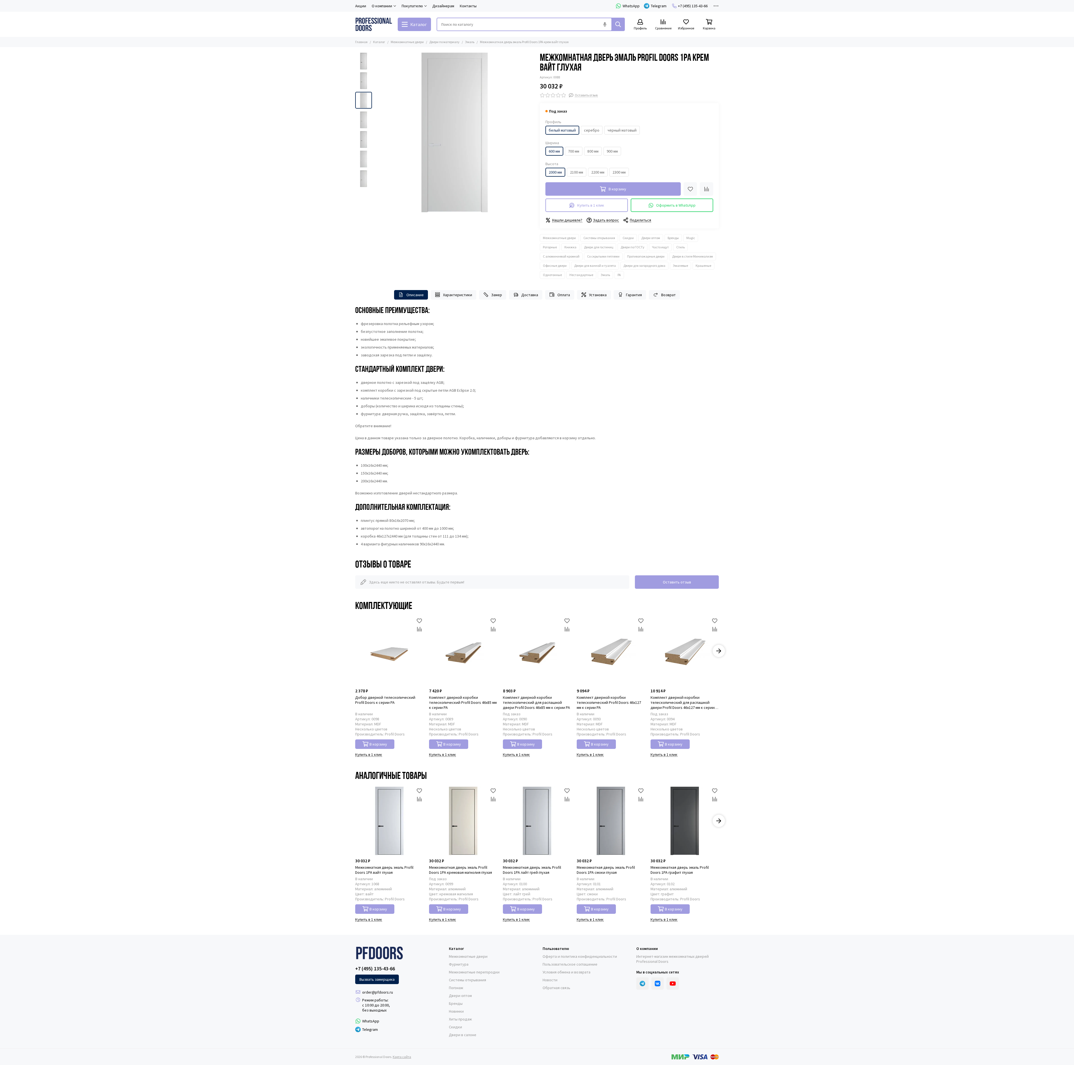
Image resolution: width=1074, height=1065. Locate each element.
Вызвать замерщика (377, 979)
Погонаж (456, 987)
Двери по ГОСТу (632, 247)
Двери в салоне (462, 1034)
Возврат (668, 294)
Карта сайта (402, 1057)
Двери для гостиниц (598, 247)
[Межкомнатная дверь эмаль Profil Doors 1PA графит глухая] (685, 821)
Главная (361, 42)
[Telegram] (642, 983)
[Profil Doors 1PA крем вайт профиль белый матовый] (454, 132)
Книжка (570, 247)
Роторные (550, 247)
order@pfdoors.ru (377, 992)
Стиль (680, 247)
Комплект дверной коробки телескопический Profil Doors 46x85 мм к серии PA (463, 702)
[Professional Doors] (373, 24)
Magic (690, 238)
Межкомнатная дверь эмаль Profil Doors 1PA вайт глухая (384, 870)
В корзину (378, 744)
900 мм (612, 151)
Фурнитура (458, 964)
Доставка (529, 294)
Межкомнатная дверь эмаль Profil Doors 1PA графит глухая (680, 870)
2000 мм (555, 172)
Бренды (673, 238)
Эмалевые (680, 265)
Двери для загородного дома (644, 265)
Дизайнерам (443, 5)
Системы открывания (599, 238)
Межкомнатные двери (407, 42)
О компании (647, 948)
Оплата (563, 294)
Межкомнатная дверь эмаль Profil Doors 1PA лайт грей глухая (532, 870)
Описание (415, 294)
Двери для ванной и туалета (595, 265)
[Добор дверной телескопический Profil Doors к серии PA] (389, 651)
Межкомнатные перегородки (474, 972)
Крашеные (703, 265)
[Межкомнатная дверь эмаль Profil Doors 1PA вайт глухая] (389, 821)
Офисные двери (555, 265)
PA (619, 275)
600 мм (554, 151)
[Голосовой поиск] (604, 24)
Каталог (379, 42)
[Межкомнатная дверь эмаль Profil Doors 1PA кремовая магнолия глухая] (463, 821)
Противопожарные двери (646, 256)
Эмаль (469, 42)
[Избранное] (690, 189)
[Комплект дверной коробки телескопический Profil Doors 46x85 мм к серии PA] (463, 651)
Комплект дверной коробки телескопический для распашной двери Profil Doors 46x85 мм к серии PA (536, 702)
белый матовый (562, 130)
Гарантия (634, 294)
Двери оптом (650, 238)
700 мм (573, 151)
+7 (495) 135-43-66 (693, 5)
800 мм (593, 151)
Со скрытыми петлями (603, 256)
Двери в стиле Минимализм (692, 256)
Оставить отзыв (677, 582)
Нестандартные (581, 275)
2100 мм (576, 172)
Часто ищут (660, 247)
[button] (377, 132)
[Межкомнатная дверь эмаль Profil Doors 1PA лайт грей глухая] (537, 821)
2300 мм (619, 172)
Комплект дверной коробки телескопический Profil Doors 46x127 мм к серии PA (609, 702)
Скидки (628, 238)
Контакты (468, 5)
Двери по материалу (444, 42)
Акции (360, 5)
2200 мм (597, 172)
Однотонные (552, 275)
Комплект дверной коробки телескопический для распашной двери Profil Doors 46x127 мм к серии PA (683, 702)
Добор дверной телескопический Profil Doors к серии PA (385, 700)
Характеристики (457, 294)
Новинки (456, 1011)
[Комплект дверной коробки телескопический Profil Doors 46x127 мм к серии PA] (611, 651)
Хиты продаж (460, 1019)
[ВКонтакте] (657, 983)
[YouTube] (672, 983)
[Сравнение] (706, 189)
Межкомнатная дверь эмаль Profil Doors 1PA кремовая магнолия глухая (460, 870)
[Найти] (618, 24)
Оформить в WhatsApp (676, 205)
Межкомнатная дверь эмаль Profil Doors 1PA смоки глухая (606, 870)
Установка (598, 294)
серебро (591, 130)
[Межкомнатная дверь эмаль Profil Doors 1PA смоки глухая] (611, 821)
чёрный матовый (622, 130)
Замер (496, 294)
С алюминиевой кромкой (561, 256)
